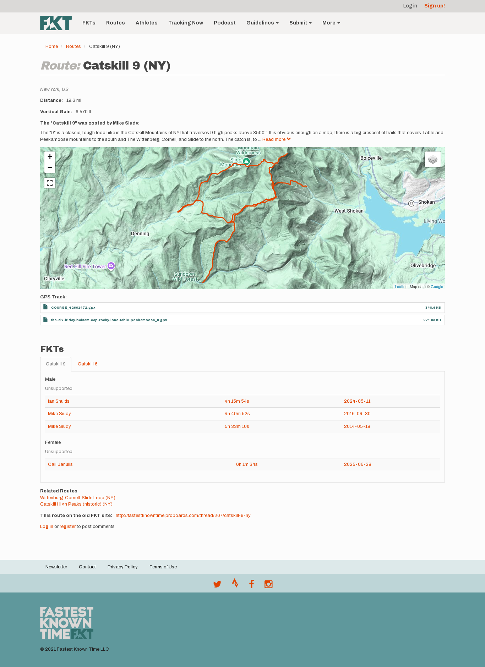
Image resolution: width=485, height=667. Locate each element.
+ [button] (50, 156)
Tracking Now (185, 23)
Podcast (225, 23)
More (329, 23)
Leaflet (401, 286)
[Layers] (433, 159)
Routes (115, 23)
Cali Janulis (60, 464)
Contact (87, 566)
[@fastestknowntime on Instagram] (268, 586)
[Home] (58, 23)
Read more (274, 139)
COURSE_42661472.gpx (73, 307)
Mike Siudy (59, 413)
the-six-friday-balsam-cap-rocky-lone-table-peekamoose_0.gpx (109, 320)
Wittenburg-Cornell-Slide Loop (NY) (77, 497)
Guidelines (260, 23)
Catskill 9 (56, 364)
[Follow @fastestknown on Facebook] (251, 586)
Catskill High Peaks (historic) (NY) (76, 504)
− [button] (50, 167)
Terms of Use (163, 566)
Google (437, 286)
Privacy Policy (123, 566)
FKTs (89, 23)
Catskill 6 (88, 364)
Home (51, 46)
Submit (298, 23)
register (68, 526)
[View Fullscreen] (49, 183)
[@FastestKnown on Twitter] (217, 586)
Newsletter (56, 566)
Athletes (147, 23)
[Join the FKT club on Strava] (235, 586)
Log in (410, 6)
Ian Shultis (59, 401)
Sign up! (434, 6)
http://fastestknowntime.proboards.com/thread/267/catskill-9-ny (183, 515)
